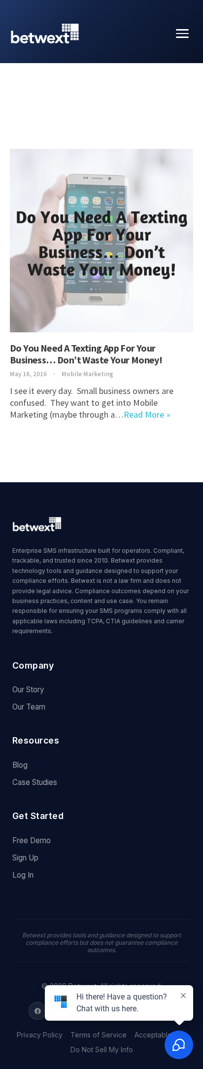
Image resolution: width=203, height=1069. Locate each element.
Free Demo (31, 840)
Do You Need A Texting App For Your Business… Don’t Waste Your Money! (86, 354)
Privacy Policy (40, 1035)
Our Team (28, 707)
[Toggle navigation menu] (182, 33)
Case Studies (34, 782)
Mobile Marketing (87, 374)
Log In (23, 875)
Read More (144, 414)
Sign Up (25, 857)
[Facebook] (37, 1011)
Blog (20, 765)
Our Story (28, 689)
